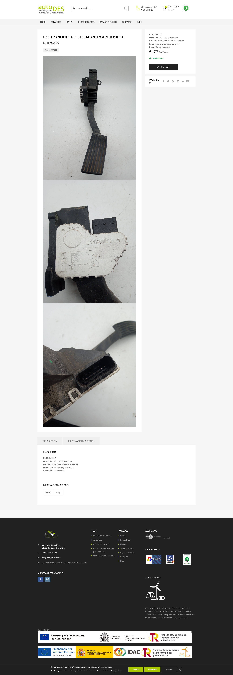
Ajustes (169, 669)
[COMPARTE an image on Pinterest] (177, 81)
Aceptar (135, 669)
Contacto (126, 22)
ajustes (117, 671)
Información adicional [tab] (81, 441)
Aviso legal (97, 540)
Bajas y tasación (108, 22)
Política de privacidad (102, 536)
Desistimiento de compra (103, 556)
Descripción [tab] (50, 441)
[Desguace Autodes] (49, 9)
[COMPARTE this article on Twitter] (168, 81)
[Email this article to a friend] (187, 81)
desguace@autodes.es (51, 558)
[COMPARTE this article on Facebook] (163, 81)
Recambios (56, 22)
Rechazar (152, 669)
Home (42, 22)
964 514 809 (147, 10)
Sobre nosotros (86, 22)
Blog (139, 22)
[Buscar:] (100, 8)
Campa (70, 22)
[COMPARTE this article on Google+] (172, 81)
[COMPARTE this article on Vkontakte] (182, 81)
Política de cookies (101, 544)
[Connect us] (40, 579)
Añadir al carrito (163, 67)
